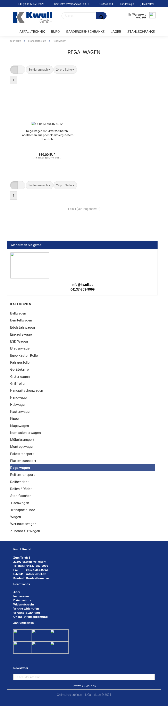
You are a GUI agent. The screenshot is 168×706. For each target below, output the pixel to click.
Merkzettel (147, 4)
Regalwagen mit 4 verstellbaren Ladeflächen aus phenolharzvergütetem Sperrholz (47, 135)
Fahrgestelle (20, 362)
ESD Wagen (19, 341)
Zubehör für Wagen (25, 531)
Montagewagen (22, 447)
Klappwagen (19, 426)
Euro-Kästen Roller (24, 355)
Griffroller (18, 383)
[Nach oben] (157, 700)
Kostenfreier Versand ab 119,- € (71, 4)
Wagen (15, 517)
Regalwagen (20, 468)
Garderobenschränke (85, 31)
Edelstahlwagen (22, 327)
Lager (116, 31)
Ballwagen (18, 313)
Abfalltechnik (32, 31)
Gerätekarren (20, 369)
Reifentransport (22, 475)
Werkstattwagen (23, 524)
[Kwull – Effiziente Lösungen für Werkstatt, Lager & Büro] (32, 17)
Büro (55, 31)
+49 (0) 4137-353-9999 (30, 4)
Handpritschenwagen (26, 390)
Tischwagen (19, 503)
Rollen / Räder (21, 489)
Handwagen (19, 397)
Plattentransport (23, 461)
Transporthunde (22, 510)
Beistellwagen (21, 320)
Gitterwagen (20, 376)
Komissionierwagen (25, 433)
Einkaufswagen (22, 334)
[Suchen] (101, 15)
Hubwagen (18, 405)
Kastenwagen (20, 412)
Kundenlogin (126, 4)
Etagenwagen (20, 348)
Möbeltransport (22, 440)
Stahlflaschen (20, 496)
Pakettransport (22, 454)
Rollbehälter (19, 482)
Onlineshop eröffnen (69, 694)
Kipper (15, 418)
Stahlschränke (141, 31)
